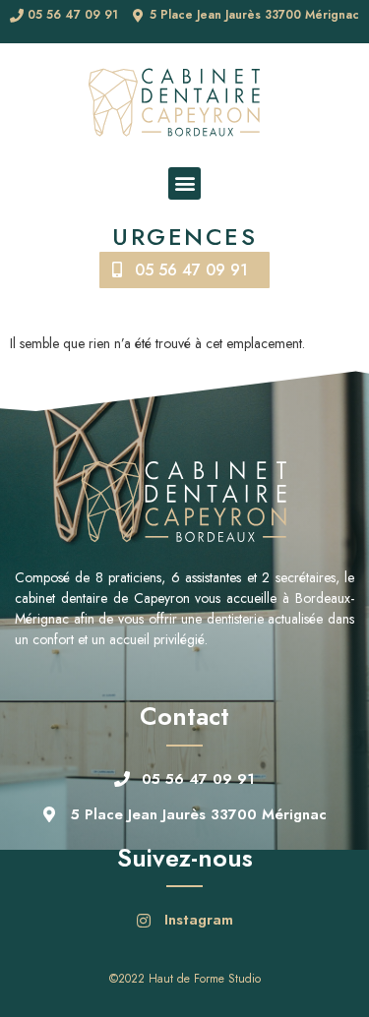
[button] (184, 183)
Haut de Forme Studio (205, 978)
